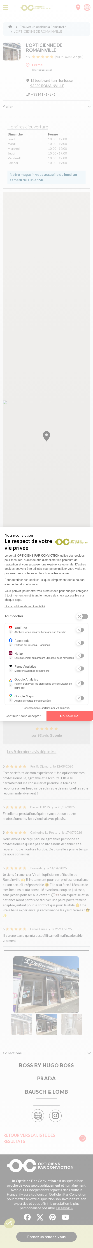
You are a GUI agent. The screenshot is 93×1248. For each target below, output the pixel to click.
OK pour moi (69, 716)
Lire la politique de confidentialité (25, 606)
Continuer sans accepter (23, 716)
